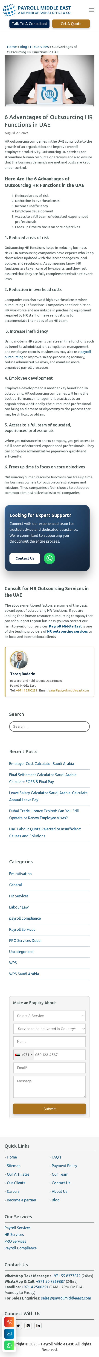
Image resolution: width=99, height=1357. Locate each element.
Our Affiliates (18, 1174)
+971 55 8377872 (66, 1276)
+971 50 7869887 (50, 1281)
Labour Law (19, 907)
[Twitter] (18, 1328)
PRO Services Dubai (25, 940)
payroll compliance (25, 918)
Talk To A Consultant (29, 24)
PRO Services (15, 1241)
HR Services (19, 896)
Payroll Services (22, 929)
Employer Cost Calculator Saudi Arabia (41, 764)
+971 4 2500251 (26, 690)
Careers (13, 1191)
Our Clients (16, 1183)
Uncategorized (21, 952)
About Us (59, 1191)
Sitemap (13, 1166)
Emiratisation (20, 874)
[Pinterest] (28, 1328)
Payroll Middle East (65, 626)
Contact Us (24, 558)
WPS (13, 963)
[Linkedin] (38, 1328)
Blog (55, 1200)
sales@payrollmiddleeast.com (69, 690)
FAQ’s (56, 1157)
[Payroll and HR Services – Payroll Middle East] (37, 10)
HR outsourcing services (67, 631)
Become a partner (21, 1200)
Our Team (60, 1174)
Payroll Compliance (21, 1248)
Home (12, 1157)
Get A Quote (71, 24)
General (15, 885)
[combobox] (23, 1055)
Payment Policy (64, 1166)
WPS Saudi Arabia (24, 974)
